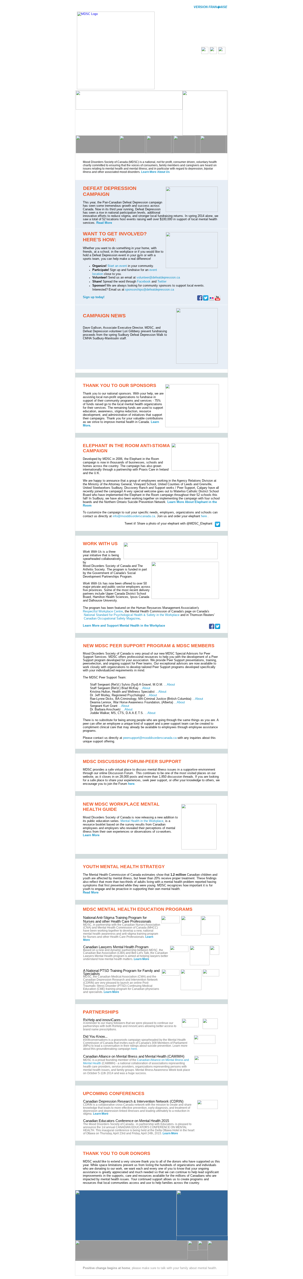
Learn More (91, 835)
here (204, 516)
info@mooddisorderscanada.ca (134, 516)
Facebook (144, 281)
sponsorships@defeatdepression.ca (149, 289)
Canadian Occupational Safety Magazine (112, 618)
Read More (103, 222)
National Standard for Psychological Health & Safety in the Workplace (131, 615)
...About (169, 684)
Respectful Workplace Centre (103, 611)
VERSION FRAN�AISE (210, 7)
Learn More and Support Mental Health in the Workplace (124, 625)
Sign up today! (93, 297)
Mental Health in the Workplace (141, 821)
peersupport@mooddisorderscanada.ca (150, 738)
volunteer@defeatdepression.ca (158, 277)
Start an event (117, 266)
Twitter (161, 281)
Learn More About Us (155, 172)
